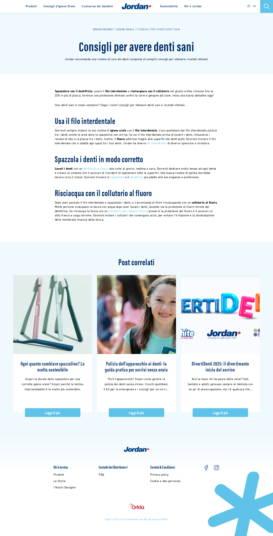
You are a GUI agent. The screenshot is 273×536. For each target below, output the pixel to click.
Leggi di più (52, 412)
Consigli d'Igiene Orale (59, 6)
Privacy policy (159, 475)
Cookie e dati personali (165, 481)
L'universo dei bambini (97, 6)
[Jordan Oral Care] (136, 6)
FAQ (101, 475)
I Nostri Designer (65, 487)
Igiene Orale (125, 29)
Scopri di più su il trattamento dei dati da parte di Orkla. (136, 519)
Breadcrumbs (103, 29)
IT (248, 6)
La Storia (59, 481)
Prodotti (31, 6)
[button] (266, 6)
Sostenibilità (169, 6)
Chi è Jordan (193, 6)
